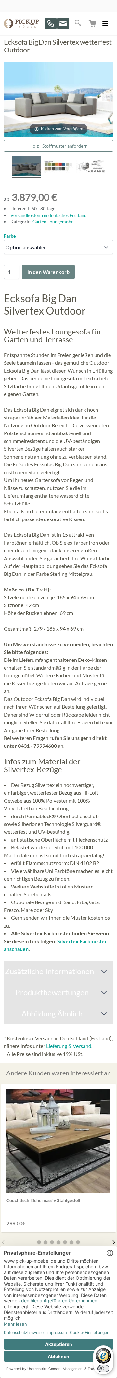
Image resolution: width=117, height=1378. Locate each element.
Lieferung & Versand (68, 1046)
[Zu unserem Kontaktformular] (63, 23)
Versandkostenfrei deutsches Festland (48, 215)
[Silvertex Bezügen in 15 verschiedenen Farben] (58, 167)
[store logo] (21, 23)
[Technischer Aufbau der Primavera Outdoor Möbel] (90, 167)
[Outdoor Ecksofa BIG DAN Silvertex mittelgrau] (26, 167)
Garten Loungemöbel (53, 221)
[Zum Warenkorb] (93, 23)
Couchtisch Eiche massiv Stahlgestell (43, 1200)
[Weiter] (113, 1242)
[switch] (103, 1368)
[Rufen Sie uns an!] (51, 23)
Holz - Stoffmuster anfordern (58, 146)
